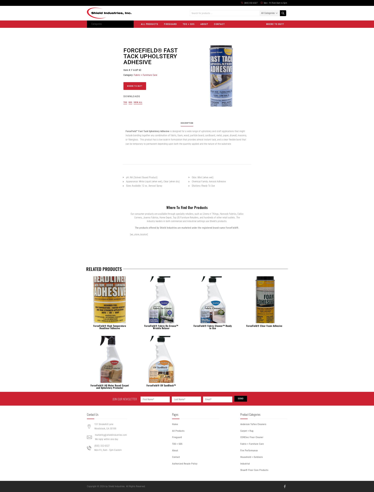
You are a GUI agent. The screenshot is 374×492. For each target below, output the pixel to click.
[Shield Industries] (109, 13)
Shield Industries (116, 486)
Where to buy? (134, 86)
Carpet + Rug (246, 430)
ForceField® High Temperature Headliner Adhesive (109, 327)
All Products (149, 24)
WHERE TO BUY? (275, 24)
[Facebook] (285, 486)
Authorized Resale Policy (184, 463)
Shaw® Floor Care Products (254, 470)
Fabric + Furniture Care (145, 75)
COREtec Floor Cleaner (251, 437)
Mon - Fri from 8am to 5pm (275, 3)
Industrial (245, 463)
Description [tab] (187, 123)
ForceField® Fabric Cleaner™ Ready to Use (213, 327)
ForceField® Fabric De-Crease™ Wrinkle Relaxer (161, 327)
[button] (98, 24)
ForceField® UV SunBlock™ (161, 385)
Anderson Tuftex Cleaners (253, 424)
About (204, 24)
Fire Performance (249, 450)
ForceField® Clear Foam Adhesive (264, 326)
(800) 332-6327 (251, 3)
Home (175, 424)
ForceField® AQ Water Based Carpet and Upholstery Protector (110, 387)
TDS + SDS (189, 24)
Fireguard (170, 24)
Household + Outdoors (251, 457)
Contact (219, 24)
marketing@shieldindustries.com (111, 435)
